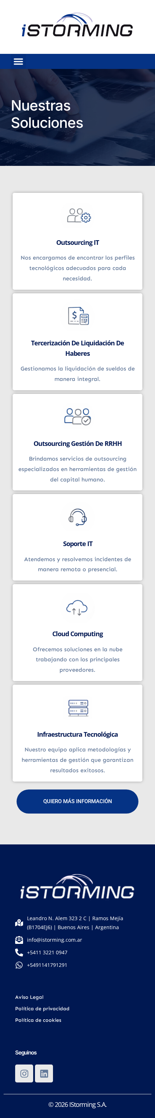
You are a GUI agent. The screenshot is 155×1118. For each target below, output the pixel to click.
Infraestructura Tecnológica (77, 734)
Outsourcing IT (77, 242)
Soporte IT (77, 543)
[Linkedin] (44, 1073)
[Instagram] (24, 1073)
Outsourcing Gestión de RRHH (78, 443)
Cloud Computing (77, 633)
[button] (18, 61)
